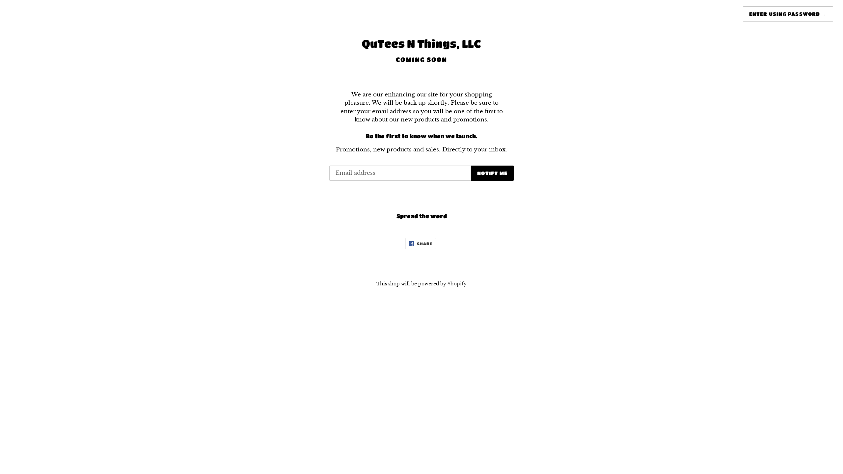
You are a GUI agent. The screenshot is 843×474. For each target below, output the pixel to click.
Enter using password (788, 14)
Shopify (457, 284)
